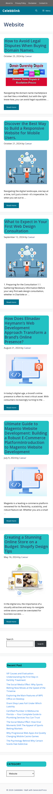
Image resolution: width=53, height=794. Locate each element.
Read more (11, 107)
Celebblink (11, 10)
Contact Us (43, 3)
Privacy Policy (20, 3)
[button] (36, 10)
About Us (9, 3)
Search (9, 639)
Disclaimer (32, 3)
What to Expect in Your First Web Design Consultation (26, 226)
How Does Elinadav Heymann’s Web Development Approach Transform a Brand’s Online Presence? (25, 330)
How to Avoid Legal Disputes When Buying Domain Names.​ (25, 45)
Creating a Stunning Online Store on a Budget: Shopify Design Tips (26, 544)
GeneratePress (40, 790)
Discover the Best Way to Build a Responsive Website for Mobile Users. (25, 130)
